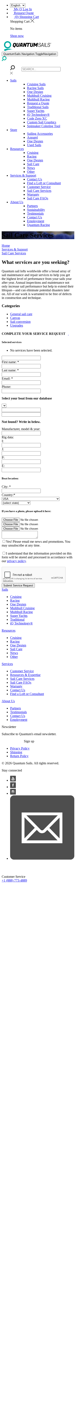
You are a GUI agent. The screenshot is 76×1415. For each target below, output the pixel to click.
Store (13, 130)
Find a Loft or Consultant (44, 183)
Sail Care (33, 164)
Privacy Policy (20, 748)
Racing (32, 156)
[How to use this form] (68, 333)
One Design (35, 92)
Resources (17, 149)
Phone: (6, 387)
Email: (6, 378)
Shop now (17, 36)
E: (3, 466)
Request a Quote (38, 103)
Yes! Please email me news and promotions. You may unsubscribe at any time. (36, 543)
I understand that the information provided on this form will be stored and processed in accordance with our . (37, 557)
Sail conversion (20, 321)
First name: (9, 362)
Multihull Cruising (39, 95)
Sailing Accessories (40, 133)
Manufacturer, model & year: (21, 429)
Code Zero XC (37, 118)
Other (31, 171)
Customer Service (39, 187)
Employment (35, 221)
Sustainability (36, 209)
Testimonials (35, 213)
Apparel (32, 137)
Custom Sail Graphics (41, 122)
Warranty (33, 194)
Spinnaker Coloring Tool (43, 126)
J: (3, 449)
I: (3, 441)
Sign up (29, 741)
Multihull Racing (38, 99)
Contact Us (34, 179)
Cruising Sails (36, 84)
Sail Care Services (39, 190)
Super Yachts (35, 111)
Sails (13, 80)
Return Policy (19, 756)
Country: (8, 495)
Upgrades (16, 325)
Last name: (9, 370)
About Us (16, 202)
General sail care (21, 314)
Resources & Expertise (25, 675)
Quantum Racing (38, 225)
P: (3, 457)
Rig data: (8, 437)
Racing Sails (35, 88)
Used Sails (34, 145)
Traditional (17, 619)
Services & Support (23, 175)
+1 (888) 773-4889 (14, 880)
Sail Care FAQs (37, 198)
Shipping (16, 752)
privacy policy (16, 561)
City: (5, 486)
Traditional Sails (38, 107)
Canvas (15, 318)
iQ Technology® (38, 114)
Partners (32, 206)
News (31, 168)
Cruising (32, 152)
